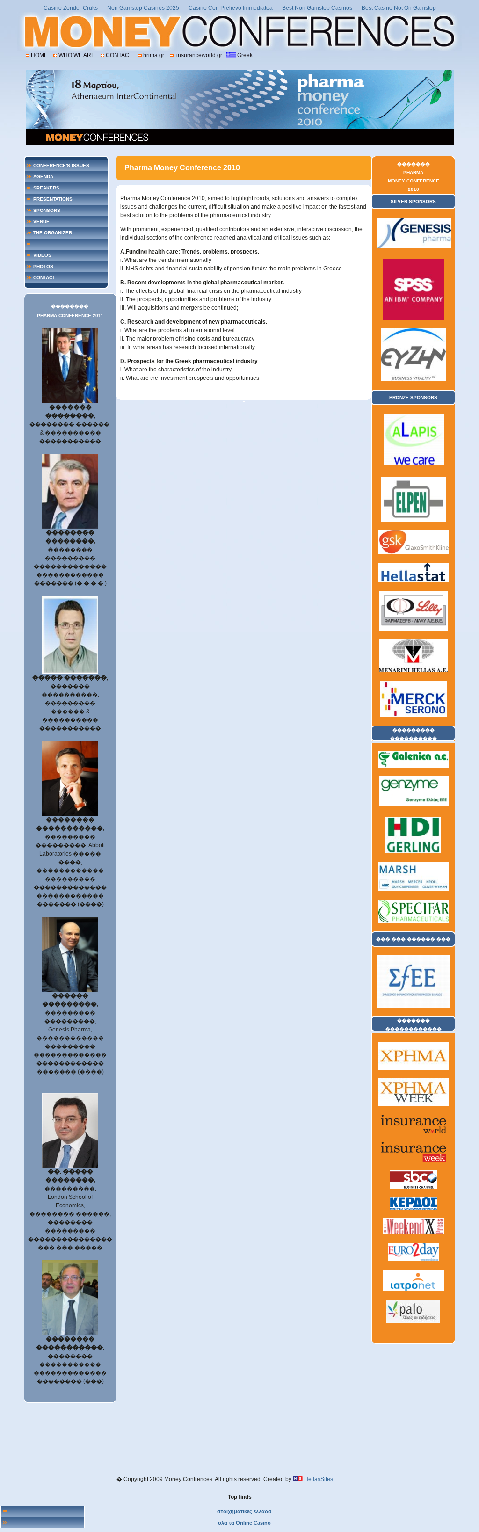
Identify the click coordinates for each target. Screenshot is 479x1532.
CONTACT (119, 55)
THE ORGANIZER (52, 232)
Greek (245, 55)
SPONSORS (46, 210)
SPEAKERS (46, 187)
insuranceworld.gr (198, 55)
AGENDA (43, 176)
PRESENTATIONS (53, 199)
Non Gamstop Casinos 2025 (143, 8)
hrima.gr (153, 55)
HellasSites (318, 1479)
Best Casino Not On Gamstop (399, 8)
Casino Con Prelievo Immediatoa (231, 8)
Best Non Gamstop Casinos (317, 8)
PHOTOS (43, 266)
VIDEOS (42, 255)
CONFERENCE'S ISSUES (61, 165)
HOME (39, 55)
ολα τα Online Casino (244, 1522)
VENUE (41, 221)
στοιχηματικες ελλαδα (244, 1511)
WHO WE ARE (76, 55)
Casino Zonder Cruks (71, 8)
